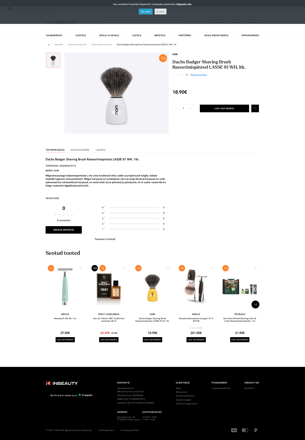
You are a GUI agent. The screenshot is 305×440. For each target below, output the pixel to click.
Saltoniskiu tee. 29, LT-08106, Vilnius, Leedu (128, 418)
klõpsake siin (183, 4)
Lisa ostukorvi (224, 108)
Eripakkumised (250, 35)
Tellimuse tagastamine (186, 403)
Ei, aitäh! (160, 11)
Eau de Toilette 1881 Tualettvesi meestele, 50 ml (108, 319)
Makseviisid (181, 392)
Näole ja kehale (109, 35)
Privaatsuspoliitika (130, 430)
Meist (178, 388)
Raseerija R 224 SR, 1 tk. (65, 318)
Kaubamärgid (54, 35)
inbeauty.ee (86, 430)
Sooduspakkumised (221, 388)
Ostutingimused (106, 430)
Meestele (159, 35)
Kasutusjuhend (80, 150)
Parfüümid (185, 35)
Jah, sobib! (146, 11)
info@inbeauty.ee (125, 388)
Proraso (239, 314)
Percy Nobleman (108, 314)
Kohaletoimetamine (185, 396)
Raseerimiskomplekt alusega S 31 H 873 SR (196, 319)
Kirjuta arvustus (64, 229)
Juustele (80, 35)
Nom (175, 54)
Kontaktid (249, 388)
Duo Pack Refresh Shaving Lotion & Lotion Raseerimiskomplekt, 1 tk (239, 319)
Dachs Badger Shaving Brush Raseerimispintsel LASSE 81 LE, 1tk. (152, 319)
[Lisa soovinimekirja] (255, 108)
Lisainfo (100, 150)
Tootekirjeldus (55, 150)
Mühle (65, 314)
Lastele (136, 35)
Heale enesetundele (216, 35)
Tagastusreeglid (183, 400)
